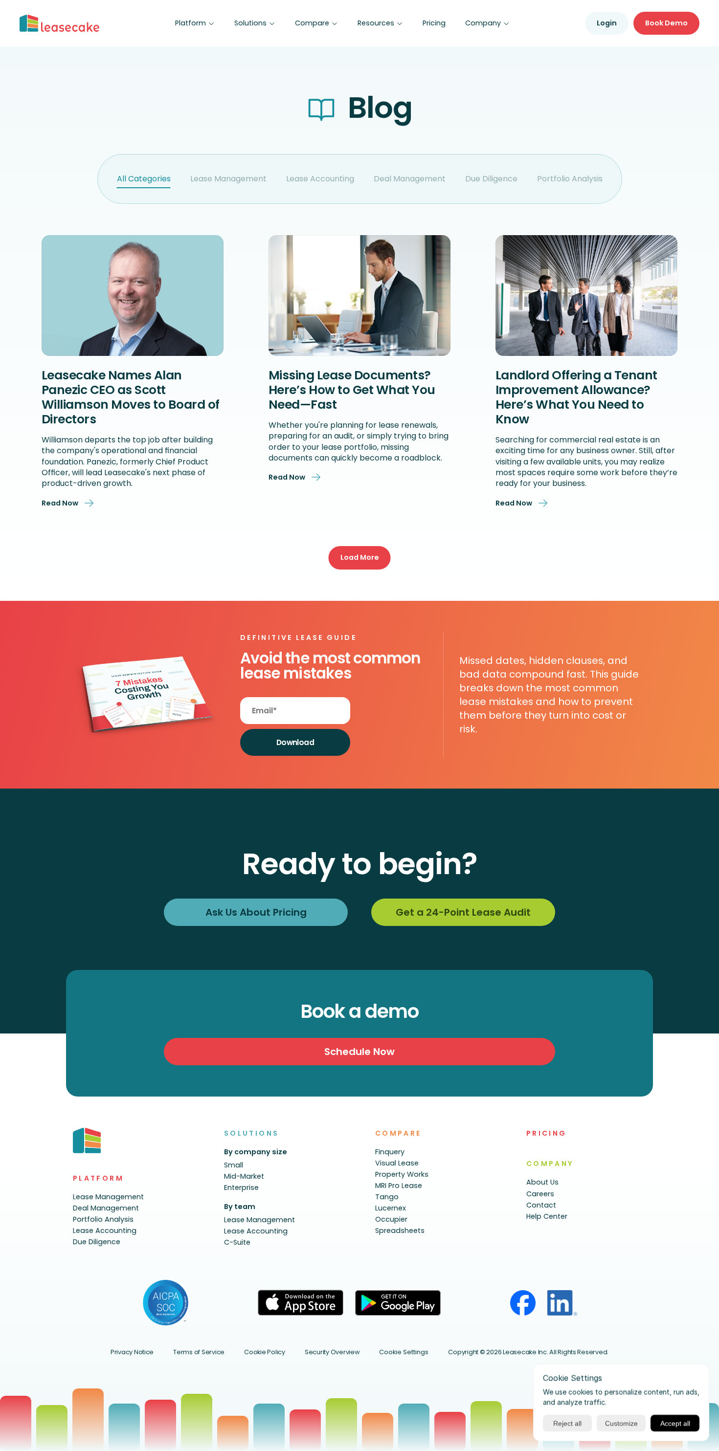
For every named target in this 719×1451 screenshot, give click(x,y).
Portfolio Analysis (570, 178)
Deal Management (410, 178)
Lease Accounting (320, 178)
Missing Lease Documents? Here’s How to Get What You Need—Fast (353, 390)
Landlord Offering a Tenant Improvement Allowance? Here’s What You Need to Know (577, 397)
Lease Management (228, 178)
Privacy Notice (132, 1352)
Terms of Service (199, 1352)
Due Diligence (491, 178)
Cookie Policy (264, 1352)
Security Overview (332, 1352)
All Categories (144, 178)
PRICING (546, 1133)
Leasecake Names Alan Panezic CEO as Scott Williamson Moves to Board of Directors (132, 397)
